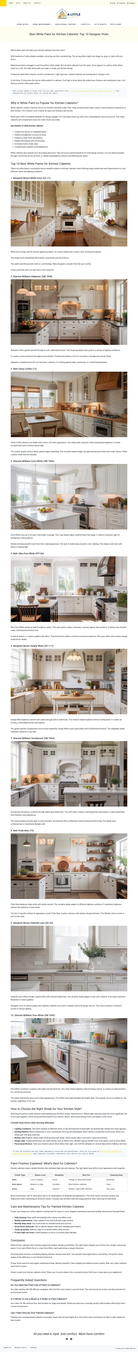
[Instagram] (71, 1339)
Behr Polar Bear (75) (23, 830)
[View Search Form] (3, 3)
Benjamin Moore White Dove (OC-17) (31, 178)
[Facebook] (67, 1339)
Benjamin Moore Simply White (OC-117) (33, 646)
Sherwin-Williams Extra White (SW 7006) (33, 461)
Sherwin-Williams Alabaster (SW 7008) (32, 276)
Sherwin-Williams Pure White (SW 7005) (35, 1015)
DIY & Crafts (101, 24)
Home (11, 3)
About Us (27, 3)
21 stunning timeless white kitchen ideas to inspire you (92, 91)
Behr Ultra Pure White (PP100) (28, 553)
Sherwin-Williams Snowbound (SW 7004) (33, 738)
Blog (18, 3)
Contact (37, 3)
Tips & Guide (115, 24)
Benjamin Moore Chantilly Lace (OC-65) (33, 923)
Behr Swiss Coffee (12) (25, 369)
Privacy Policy (20, 1347)
